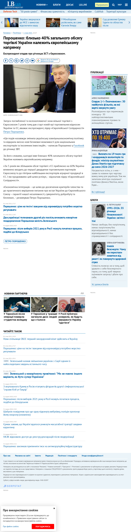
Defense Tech (10, 11)
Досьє (70, 4)
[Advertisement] (44, 268)
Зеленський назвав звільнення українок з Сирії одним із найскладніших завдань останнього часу (36, 362)
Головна (6, 32)
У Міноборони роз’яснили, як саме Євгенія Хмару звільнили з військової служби (71, 25)
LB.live (83, 4)
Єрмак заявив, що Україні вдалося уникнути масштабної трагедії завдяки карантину (42, 426)
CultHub (99, 11)
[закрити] (54, 508)
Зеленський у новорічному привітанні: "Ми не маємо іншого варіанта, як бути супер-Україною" (42, 375)
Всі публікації (98, 192)
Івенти (38, 455)
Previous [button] (1, 22)
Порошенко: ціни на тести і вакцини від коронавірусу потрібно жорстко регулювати (42, 208)
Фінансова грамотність (53, 11)
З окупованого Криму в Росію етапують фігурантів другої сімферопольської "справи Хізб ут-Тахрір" (43, 388)
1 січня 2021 (27, 33)
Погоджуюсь (43, 526)
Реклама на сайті (22, 455)
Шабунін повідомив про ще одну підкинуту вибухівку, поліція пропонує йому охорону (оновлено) (41, 413)
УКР (120, 4)
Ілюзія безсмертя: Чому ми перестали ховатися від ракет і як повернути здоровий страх (109, 254)
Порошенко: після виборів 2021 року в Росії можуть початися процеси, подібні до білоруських (42, 230)
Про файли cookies (11, 526)
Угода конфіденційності (92, 455)
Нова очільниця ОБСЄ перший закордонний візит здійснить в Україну (40, 339)
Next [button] (129, 22)
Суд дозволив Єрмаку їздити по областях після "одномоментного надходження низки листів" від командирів (114, 27)
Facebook (79, 145)
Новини (41, 4)
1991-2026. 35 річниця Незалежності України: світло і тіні (108, 214)
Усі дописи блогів (100, 284)
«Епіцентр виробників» (80, 11)
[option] (24, 22)
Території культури (116, 11)
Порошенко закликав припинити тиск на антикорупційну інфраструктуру (42, 446)
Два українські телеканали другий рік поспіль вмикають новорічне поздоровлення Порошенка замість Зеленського (40, 219)
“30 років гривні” (28, 11)
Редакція (49, 455)
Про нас (6, 455)
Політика (17, 32)
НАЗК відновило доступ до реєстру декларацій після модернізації (38, 436)
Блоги (57, 4)
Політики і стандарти (67, 455)
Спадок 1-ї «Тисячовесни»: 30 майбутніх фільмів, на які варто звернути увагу (108, 105)
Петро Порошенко (13, 131)
